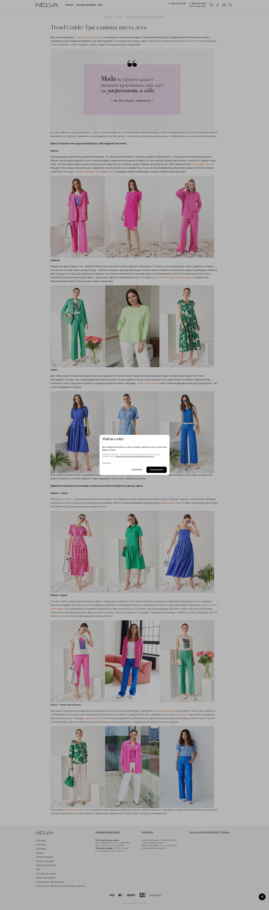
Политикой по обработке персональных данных (134, 456)
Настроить (106, 463)
